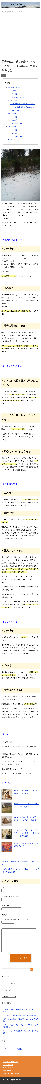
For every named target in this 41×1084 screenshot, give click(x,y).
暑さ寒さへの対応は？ (15, 100)
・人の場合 (13, 91)
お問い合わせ (8, 1068)
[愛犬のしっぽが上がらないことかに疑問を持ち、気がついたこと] (7, 847)
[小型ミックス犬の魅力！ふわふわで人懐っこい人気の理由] (7, 794)
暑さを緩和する (13, 113)
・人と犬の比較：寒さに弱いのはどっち (22, 107)
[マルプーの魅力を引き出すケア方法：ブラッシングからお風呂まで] (7, 821)
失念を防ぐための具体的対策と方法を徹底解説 (20, 1015)
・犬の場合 (13, 94)
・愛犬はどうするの (16, 123)
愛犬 (3, 75)
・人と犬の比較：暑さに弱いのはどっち (22, 104)
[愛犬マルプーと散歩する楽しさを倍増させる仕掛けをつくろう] (7, 808)
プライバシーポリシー (11, 1073)
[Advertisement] (20, 36)
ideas (13, 1049)
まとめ (10, 140)
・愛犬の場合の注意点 (17, 97)
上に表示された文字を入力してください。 (16, 919)
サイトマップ (8, 1065)
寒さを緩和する (13, 126)
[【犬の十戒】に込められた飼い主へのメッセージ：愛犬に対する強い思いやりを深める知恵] (7, 834)
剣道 (19, 1048)
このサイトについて (10, 1062)
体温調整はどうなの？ (15, 87)
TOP (9, 12)
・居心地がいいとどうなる (18, 110)
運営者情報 (7, 1071)
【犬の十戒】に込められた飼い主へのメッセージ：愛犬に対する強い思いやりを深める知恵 (26, 833)
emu (6, 1048)
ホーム (5, 1059)
